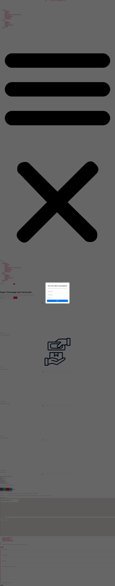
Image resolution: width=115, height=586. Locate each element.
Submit (57, 300)
